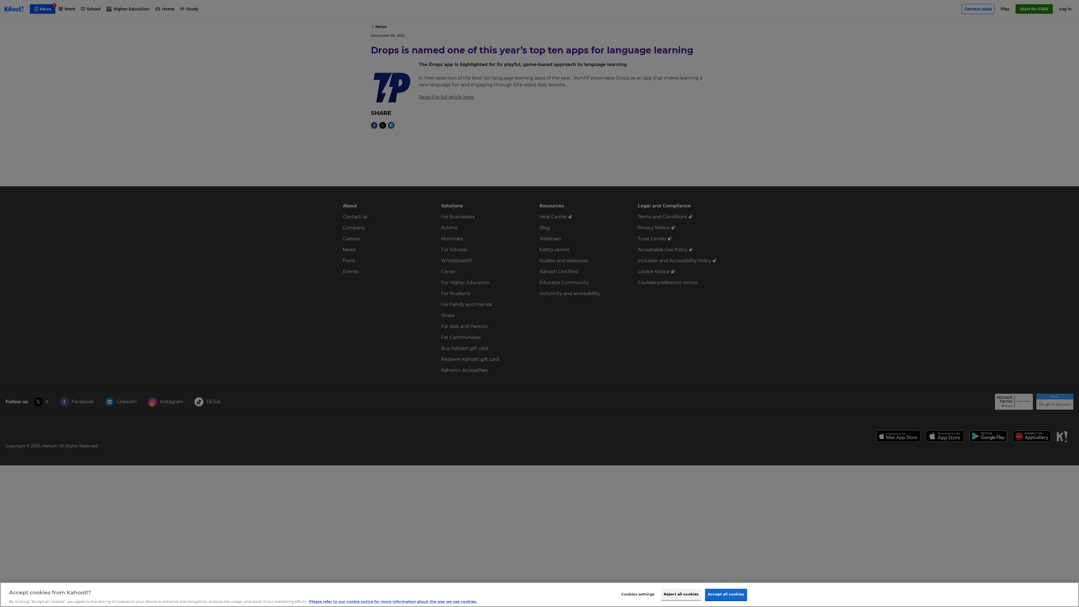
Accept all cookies (726, 594)
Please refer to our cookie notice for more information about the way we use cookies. (393, 601)
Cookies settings (637, 594)
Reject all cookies (681, 594)
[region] (539, 594)
